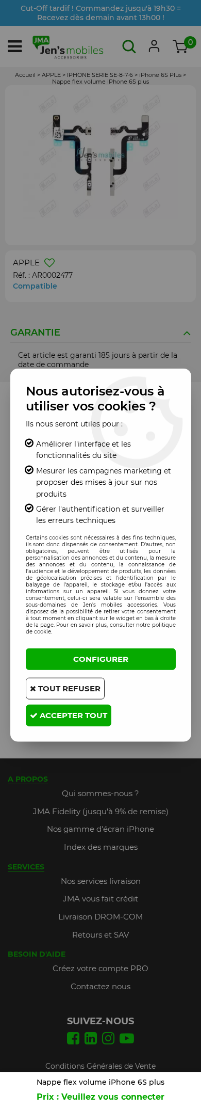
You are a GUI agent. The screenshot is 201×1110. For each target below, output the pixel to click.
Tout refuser (68, 688)
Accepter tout (72, 715)
